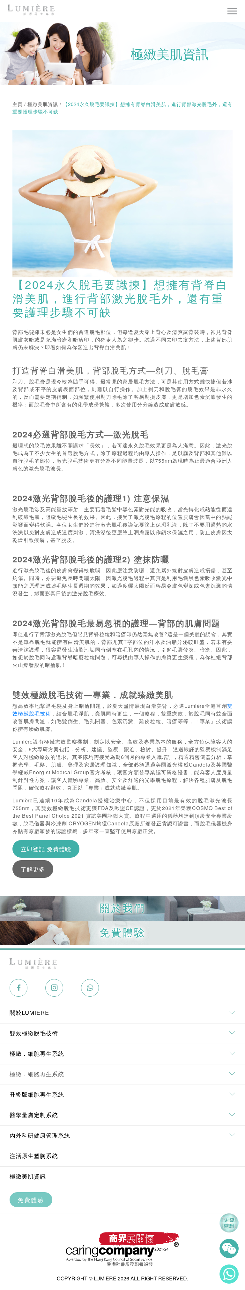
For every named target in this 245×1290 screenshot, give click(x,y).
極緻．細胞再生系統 (37, 1074)
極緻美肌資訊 (42, 104)
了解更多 (33, 869)
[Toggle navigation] (232, 11)
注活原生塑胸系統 (34, 1155)
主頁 (17, 104)
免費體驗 (31, 1199)
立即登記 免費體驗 (46, 849)
